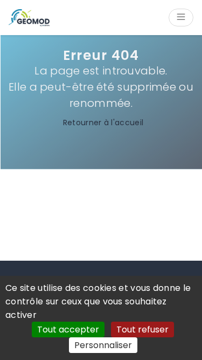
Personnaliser (103, 345)
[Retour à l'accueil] (29, 17)
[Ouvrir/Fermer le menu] (181, 17)
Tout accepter (68, 329)
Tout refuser (142, 329)
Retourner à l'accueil (103, 122)
